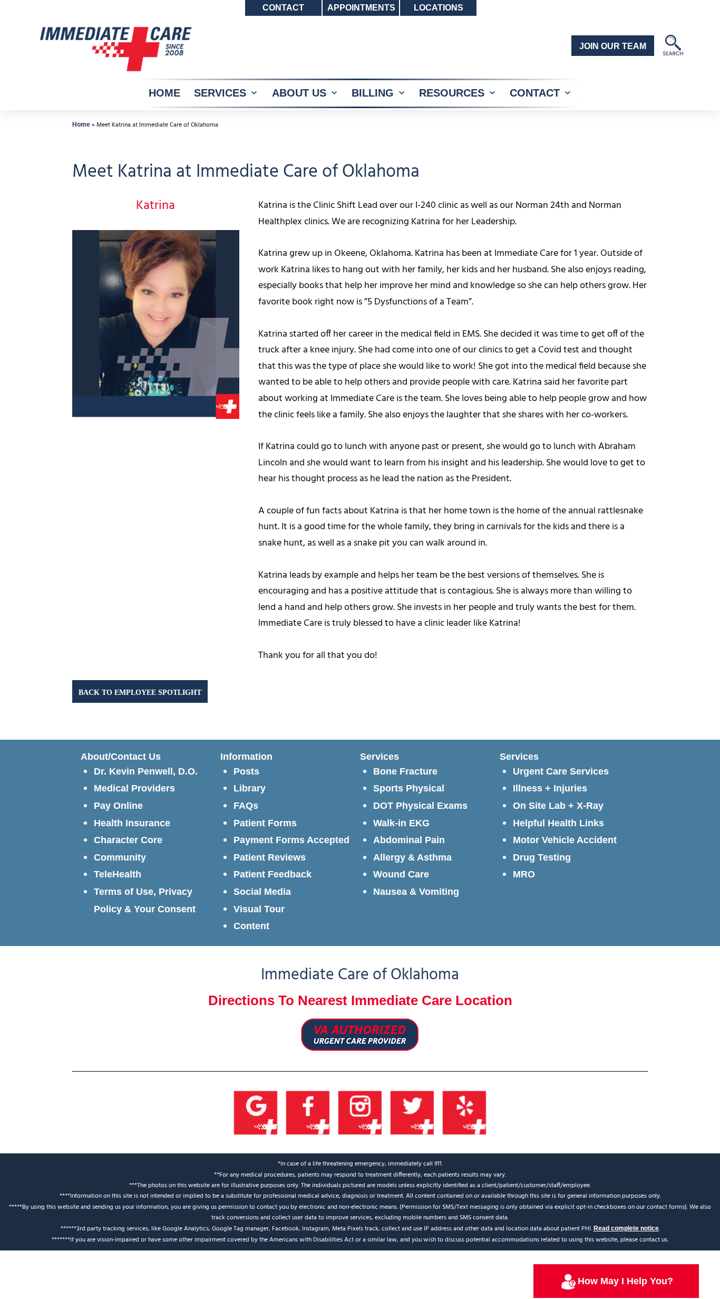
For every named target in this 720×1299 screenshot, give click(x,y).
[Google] (256, 1111)
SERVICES (220, 93)
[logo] (115, 48)
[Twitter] (412, 1111)
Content (251, 926)
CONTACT (535, 93)
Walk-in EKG (401, 823)
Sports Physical (408, 788)
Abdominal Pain (409, 840)
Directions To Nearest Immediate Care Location (360, 1000)
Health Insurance (132, 823)
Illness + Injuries (550, 788)
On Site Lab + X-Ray (558, 805)
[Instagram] (360, 1111)
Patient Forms (265, 823)
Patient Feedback (272, 874)
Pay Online (118, 805)
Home (81, 124)
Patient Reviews (269, 857)
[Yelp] (465, 1111)
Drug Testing (542, 857)
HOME (164, 93)
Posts (246, 771)
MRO (524, 874)
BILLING (373, 93)
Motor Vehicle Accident (565, 840)
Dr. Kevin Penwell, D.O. (146, 771)
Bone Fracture (405, 771)
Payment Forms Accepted (291, 840)
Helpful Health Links (558, 823)
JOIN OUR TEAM (612, 46)
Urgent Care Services (561, 771)
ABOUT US (299, 93)
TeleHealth (117, 874)
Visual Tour (259, 909)
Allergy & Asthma (412, 857)
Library (249, 788)
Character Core (128, 840)
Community (120, 857)
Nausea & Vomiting (416, 891)
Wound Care (401, 874)
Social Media (262, 891)
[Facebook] (308, 1111)
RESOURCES (451, 93)
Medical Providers (134, 788)
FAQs (245, 805)
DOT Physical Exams (420, 805)
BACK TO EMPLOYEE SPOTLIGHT (140, 692)
